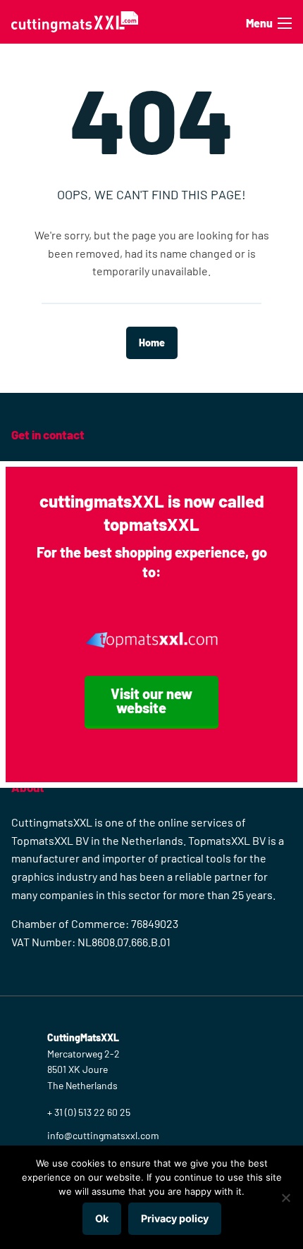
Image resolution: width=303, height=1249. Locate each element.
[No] (285, 1198)
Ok (102, 1218)
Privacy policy (175, 1218)
